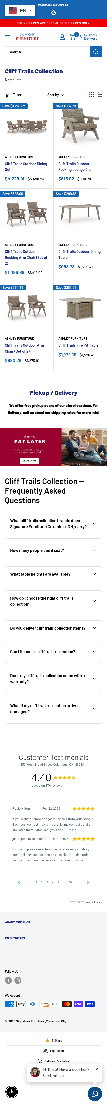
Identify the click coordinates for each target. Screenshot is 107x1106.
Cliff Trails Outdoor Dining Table (79, 254)
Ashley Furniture (19, 157)
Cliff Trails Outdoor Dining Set (26, 166)
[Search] (96, 51)
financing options (46, 663)
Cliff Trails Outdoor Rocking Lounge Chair (76, 166)
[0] (72, 37)
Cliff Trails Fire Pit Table (78, 345)
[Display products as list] (100, 94)
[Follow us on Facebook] (8, 980)
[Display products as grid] (91, 94)
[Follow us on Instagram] (17, 980)
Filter (17, 94)
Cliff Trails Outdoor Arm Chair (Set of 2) (24, 348)
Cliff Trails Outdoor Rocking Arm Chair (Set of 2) (26, 257)
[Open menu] (7, 37)
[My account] (62, 37)
